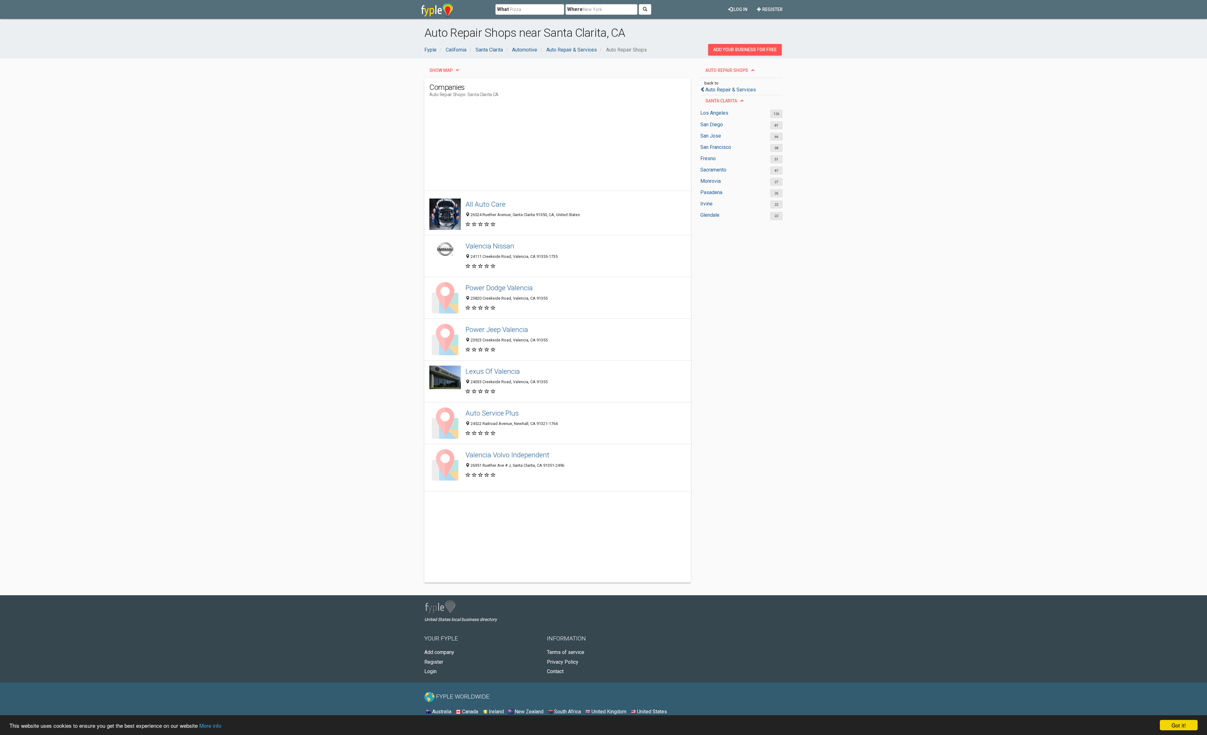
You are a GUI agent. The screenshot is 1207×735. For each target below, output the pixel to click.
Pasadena (711, 192)
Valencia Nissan (490, 246)
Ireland (496, 712)
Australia (441, 712)
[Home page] (437, 9)
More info (210, 725)
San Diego (711, 125)
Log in (740, 9)
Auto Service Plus (492, 413)
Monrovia (710, 181)
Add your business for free (745, 49)
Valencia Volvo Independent (507, 455)
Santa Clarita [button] (721, 100)
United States (651, 712)
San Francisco (715, 147)
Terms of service (565, 652)
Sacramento (713, 170)
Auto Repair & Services (730, 90)
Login (430, 671)
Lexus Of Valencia (493, 371)
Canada (469, 712)
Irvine (706, 204)
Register (772, 9)
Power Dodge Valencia (499, 288)
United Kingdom (608, 712)
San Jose (710, 136)
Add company (439, 652)
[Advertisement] (543, 147)
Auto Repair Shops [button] (726, 70)
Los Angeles (714, 113)
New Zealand (528, 712)
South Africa (567, 712)
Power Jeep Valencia (497, 329)
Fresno (708, 158)
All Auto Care (485, 204)
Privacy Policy (562, 662)
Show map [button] (441, 70)
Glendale (709, 215)
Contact (555, 671)
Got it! (1178, 725)
